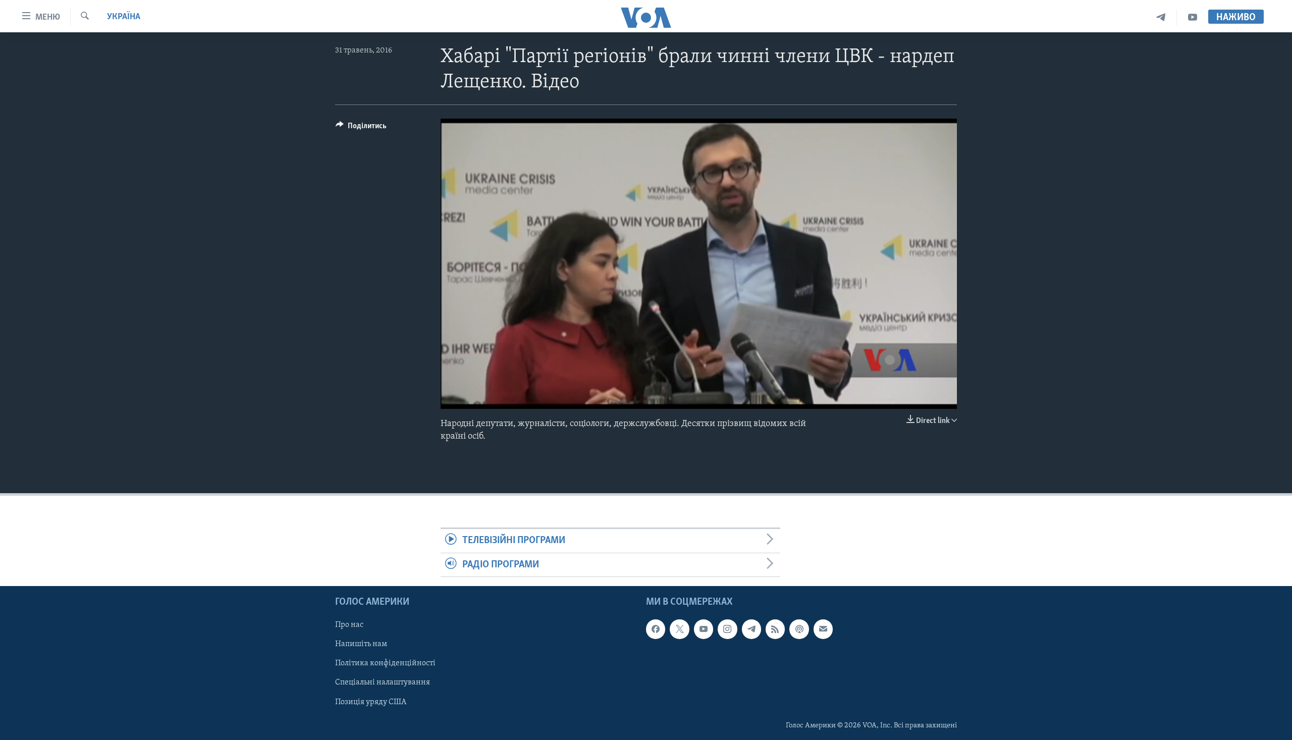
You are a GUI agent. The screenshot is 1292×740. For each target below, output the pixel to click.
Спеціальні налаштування (382, 682)
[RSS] (775, 629)
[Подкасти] (799, 629)
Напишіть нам (361, 644)
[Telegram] (1161, 17)
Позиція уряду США (370, 702)
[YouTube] (1192, 17)
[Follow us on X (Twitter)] (679, 629)
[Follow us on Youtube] (703, 629)
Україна (123, 17)
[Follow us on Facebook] (655, 629)
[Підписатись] (823, 629)
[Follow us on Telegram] (751, 629)
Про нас (349, 625)
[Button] (361, 128)
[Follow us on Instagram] (727, 629)
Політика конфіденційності (385, 663)
